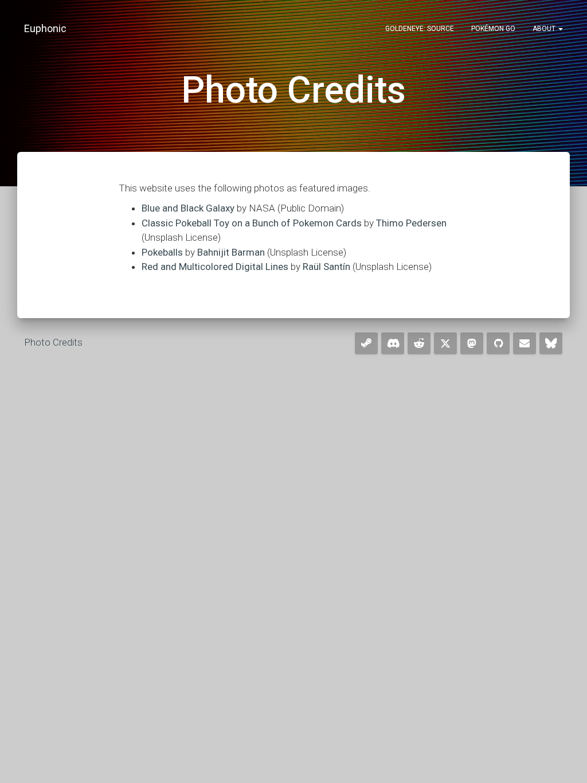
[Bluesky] (550, 343)
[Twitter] (445, 343)
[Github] (498, 343)
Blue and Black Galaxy (188, 208)
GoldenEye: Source (419, 29)
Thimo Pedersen (411, 223)
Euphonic (45, 28)
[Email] (524, 343)
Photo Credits (53, 342)
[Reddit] (419, 343)
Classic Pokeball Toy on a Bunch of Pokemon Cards (252, 223)
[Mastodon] (471, 343)
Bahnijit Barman (231, 252)
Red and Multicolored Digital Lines (215, 266)
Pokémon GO (493, 29)
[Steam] (366, 343)
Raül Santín (326, 266)
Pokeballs (162, 252)
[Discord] (392, 343)
